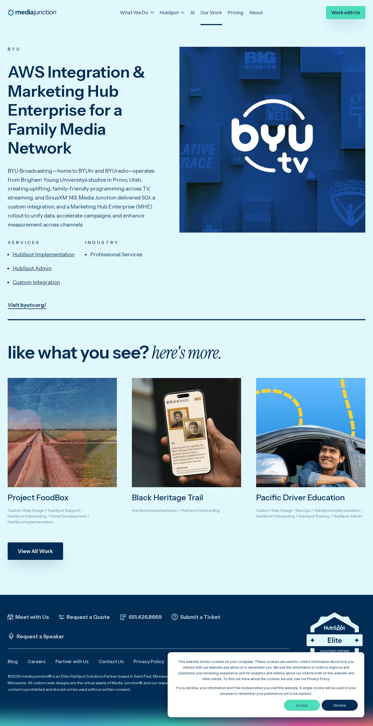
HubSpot (170, 12)
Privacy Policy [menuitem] (149, 661)
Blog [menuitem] (13, 661)
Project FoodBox (38, 497)
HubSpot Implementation (44, 254)
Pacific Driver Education (300, 497)
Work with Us (345, 12)
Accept (302, 705)
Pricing (235, 12)
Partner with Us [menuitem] (72, 661)
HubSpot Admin (32, 268)
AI (192, 12)
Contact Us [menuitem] (111, 661)
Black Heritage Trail (167, 497)
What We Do (134, 12)
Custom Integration (36, 282)
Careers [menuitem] (37, 661)
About (256, 12)
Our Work (211, 12)
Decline (340, 705)
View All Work (35, 551)
